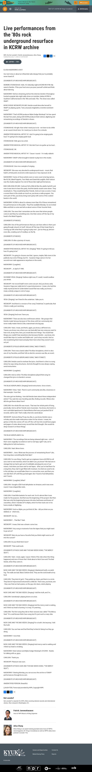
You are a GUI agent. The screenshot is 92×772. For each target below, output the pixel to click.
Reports (54, 754)
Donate (85, 3)
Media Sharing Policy (38, 754)
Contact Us (55, 750)
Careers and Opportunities (40, 750)
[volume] (10, 9)
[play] (5, 9)
